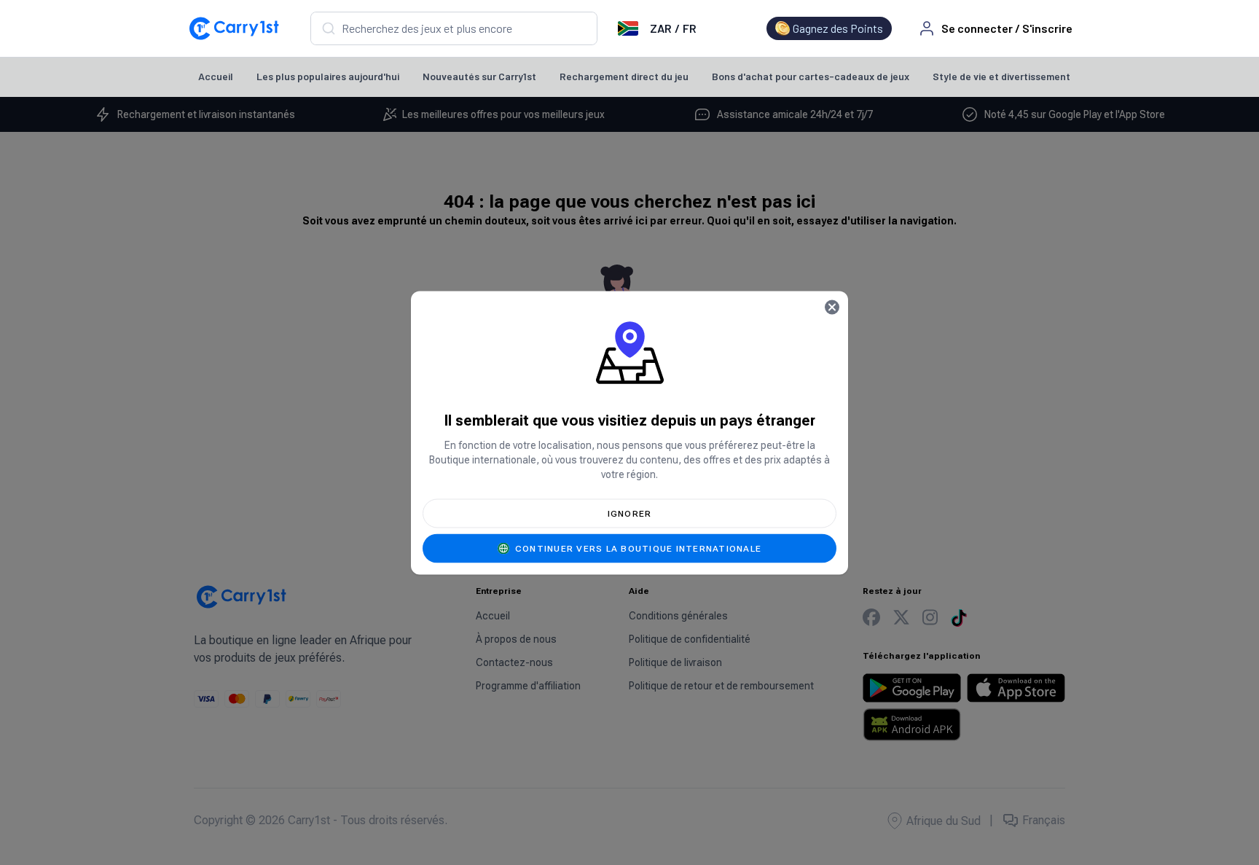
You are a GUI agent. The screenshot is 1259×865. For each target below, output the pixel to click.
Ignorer (630, 513)
